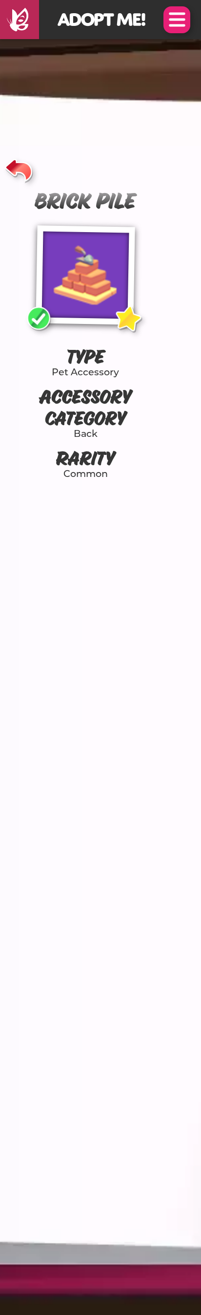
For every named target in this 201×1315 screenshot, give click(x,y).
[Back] (19, 168)
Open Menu (176, 19)
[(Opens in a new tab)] (19, 19)
